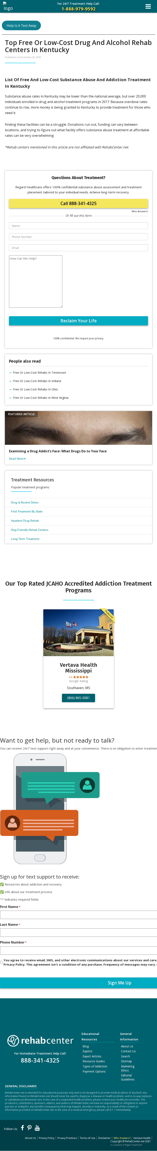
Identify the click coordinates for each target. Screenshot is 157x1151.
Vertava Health (141, 1138)
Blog (86, 1046)
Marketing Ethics (127, 1068)
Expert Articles (92, 1056)
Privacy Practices (67, 1138)
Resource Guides (94, 1061)
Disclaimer (104, 1138)
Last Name (10, 924)
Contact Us (128, 1051)
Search (125, 1056)
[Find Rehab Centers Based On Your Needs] (40, 1039)
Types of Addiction (95, 1066)
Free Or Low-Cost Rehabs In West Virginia (40, 398)
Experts (87, 1051)
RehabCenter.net (135, 1141)
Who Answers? (140, 211)
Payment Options (94, 1071)
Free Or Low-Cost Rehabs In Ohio (35, 389)
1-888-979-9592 (78, 7)
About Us (127, 1046)
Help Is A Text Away (21, 25)
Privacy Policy (46, 1138)
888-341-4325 (40, 1060)
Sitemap (126, 1061)
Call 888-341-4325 (78, 203)
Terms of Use (87, 1138)
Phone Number (13, 942)
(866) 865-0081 (78, 698)
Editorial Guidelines (128, 1077)
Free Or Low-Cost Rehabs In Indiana (37, 381)
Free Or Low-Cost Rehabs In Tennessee (39, 372)
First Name (10, 906)
